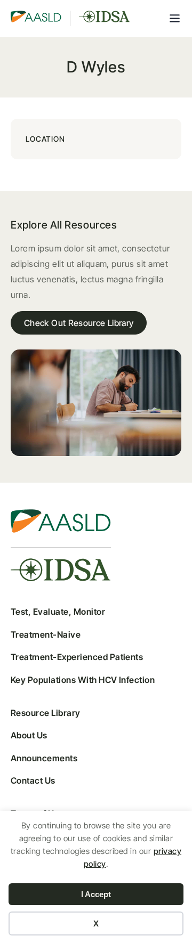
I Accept (96, 894)
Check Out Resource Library (78, 323)
